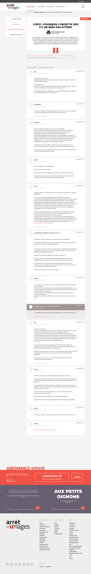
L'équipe (71, 533)
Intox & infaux (42, 528)
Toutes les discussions (73, 540)
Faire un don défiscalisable (74, 547)
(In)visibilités (42, 539)
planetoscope (48, 357)
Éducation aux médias (73, 530)
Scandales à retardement (45, 526)
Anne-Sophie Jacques (58, 32)
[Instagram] (19, 565)
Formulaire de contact (74, 539)
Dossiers (56, 530)
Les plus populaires (58, 533)
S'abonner (84, 18)
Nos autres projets (73, 535)
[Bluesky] (11, 565)
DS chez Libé (48, 566)
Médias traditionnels (44, 544)
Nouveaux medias (43, 537)
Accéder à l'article (16, 19)
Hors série (42, 566)
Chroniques (60, 6)
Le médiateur (72, 526)
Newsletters (71, 549)
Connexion (81, 1)
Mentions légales (72, 551)
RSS (70, 556)
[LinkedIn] (31, 565)
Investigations (42, 530)
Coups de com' (43, 524)
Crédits (70, 555)
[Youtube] (15, 565)
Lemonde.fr (37, 341)
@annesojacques (55, 33)
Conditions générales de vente (75, 553)
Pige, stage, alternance (74, 542)
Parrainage (71, 528)
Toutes (55, 523)
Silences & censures (44, 546)
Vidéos (55, 532)
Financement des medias (45, 549)
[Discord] (27, 565)
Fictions (41, 523)
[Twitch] (23, 565)
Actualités (40, 6)
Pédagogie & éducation (44, 547)
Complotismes (43, 540)
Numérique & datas (43, 532)
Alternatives (42, 535)
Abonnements (72, 523)
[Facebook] (7, 565)
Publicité (41, 542)
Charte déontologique (73, 537)
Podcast (71, 558)
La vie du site (72, 524)
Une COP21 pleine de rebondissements (44, 430)
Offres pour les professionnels (75, 546)
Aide (70, 544)
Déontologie (42, 533)
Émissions (50, 6)
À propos (71, 532)
